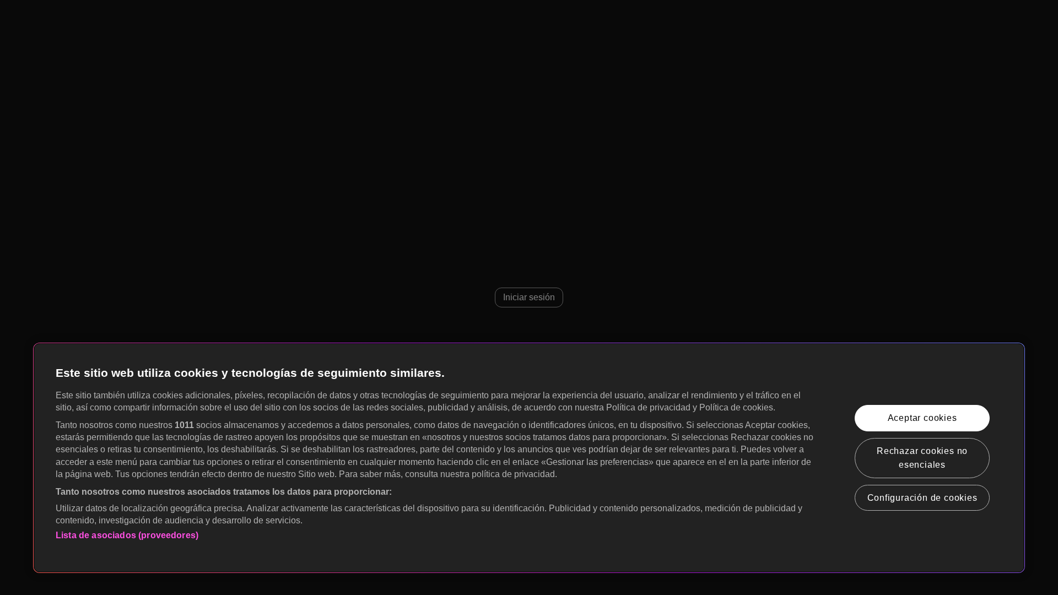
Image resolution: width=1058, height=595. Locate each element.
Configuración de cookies (922, 497)
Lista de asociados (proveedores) (127, 535)
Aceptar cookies (922, 418)
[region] (529, 458)
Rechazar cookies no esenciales (922, 458)
